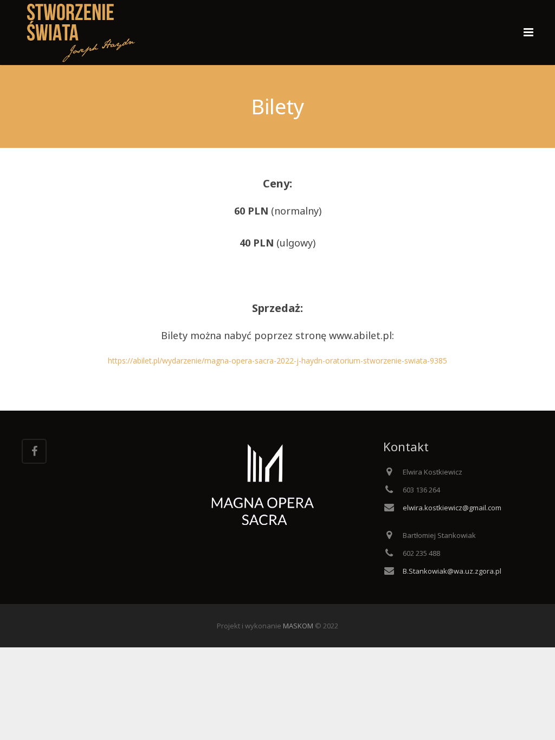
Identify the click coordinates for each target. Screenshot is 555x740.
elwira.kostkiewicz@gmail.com (452, 507)
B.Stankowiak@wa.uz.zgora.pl (452, 571)
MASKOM (298, 626)
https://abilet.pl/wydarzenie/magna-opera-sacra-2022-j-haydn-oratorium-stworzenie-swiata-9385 (277, 360)
